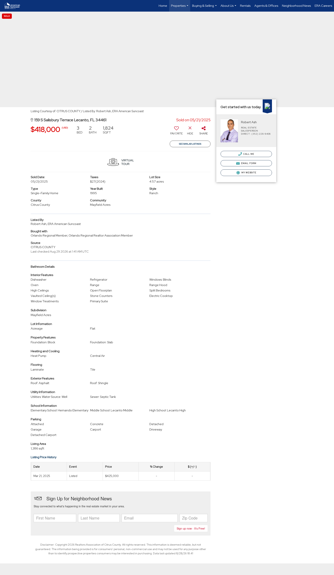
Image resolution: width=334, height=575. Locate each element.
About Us (229, 8)
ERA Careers (323, 6)
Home (163, 6)
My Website (248, 172)
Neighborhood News (296, 6)
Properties (180, 8)
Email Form (248, 163)
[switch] (176, 132)
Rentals (245, 6)
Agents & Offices (266, 6)
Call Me (248, 154)
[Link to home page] (14, 6)
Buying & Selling (205, 8)
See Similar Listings (190, 144)
